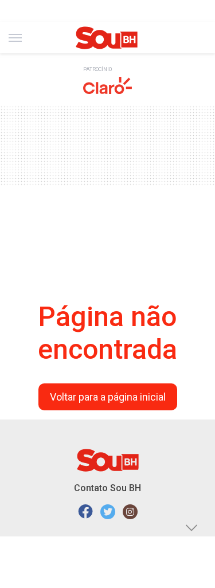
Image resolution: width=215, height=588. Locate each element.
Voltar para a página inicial (108, 397)
